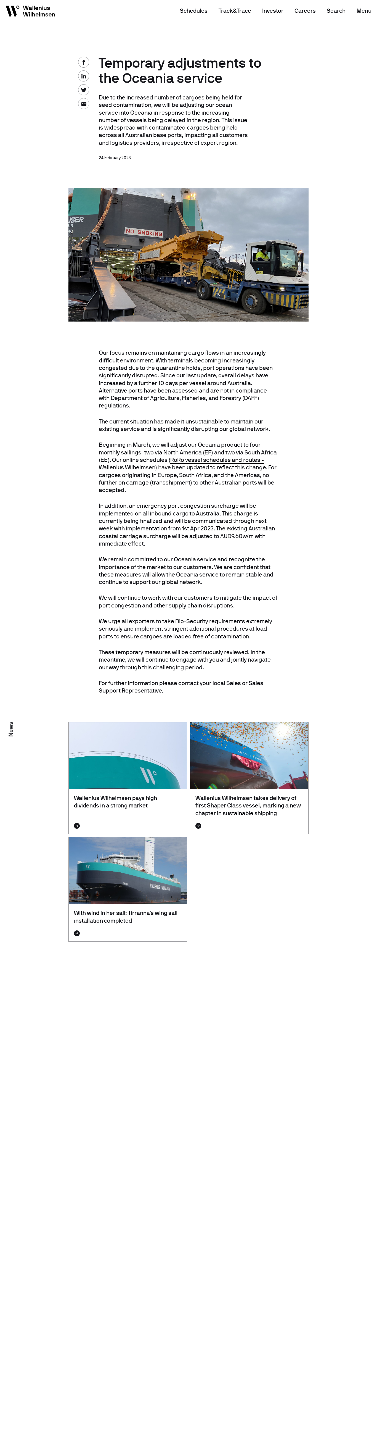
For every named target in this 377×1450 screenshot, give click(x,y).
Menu (364, 10)
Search (336, 10)
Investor (272, 10)
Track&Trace (235, 10)
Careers (305, 10)
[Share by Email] (11, 74)
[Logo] (30, 12)
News (10, 729)
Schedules (194, 10)
